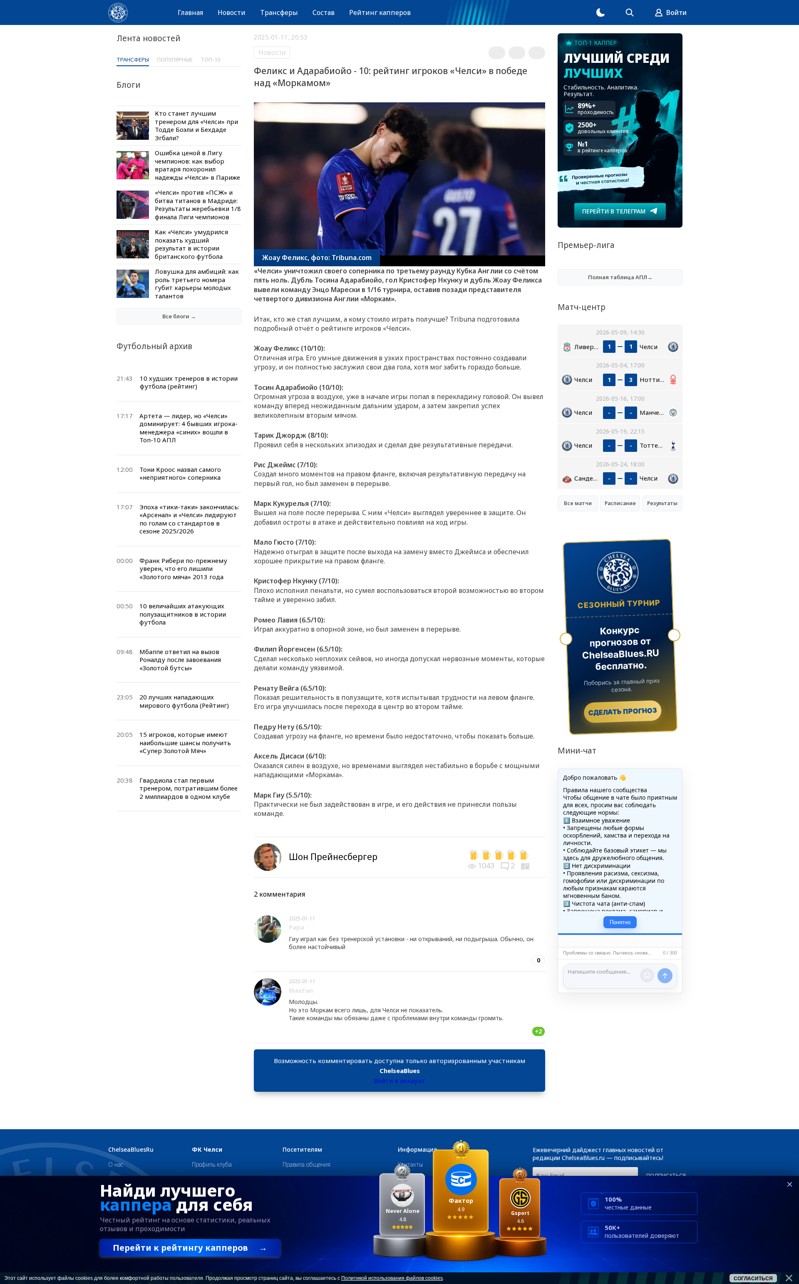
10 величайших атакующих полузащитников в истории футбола (182, 614)
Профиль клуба (212, 1164)
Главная (190, 12)
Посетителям (302, 1149)
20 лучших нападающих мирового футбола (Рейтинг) (184, 701)
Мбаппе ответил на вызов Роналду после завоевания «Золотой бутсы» (180, 659)
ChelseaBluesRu (131, 1149)
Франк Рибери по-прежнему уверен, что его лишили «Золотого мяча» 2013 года (183, 568)
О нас (115, 1164)
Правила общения (306, 1164)
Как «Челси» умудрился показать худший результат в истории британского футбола (191, 244)
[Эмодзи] (647, 975)
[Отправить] (665, 975)
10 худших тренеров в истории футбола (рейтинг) (189, 382)
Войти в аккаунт (399, 1080)
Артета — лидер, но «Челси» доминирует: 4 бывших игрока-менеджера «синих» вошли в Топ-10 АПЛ (188, 427)
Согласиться (753, 1279)
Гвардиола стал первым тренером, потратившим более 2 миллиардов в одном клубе (188, 788)
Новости (232, 12)
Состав (324, 12)
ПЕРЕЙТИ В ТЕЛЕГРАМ (613, 211)
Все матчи (578, 503)
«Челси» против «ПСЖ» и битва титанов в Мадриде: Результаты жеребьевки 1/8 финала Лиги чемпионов (198, 204)
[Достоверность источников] (526, 865)
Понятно (620, 922)
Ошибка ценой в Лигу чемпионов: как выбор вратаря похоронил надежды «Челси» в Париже (197, 165)
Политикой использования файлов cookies (392, 1278)
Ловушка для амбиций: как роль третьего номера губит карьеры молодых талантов (197, 283)
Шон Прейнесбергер (333, 857)
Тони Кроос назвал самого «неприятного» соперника (180, 473)
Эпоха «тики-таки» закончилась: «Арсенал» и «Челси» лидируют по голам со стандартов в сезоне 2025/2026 (189, 519)
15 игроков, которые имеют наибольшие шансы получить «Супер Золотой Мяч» (185, 742)
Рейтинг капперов (380, 12)
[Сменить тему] (600, 12)
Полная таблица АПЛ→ (620, 277)
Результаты (662, 503)
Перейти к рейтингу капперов (190, 1247)
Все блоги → (179, 316)
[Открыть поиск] (629, 12)
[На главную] (118, 12)
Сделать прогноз (623, 711)
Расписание (620, 503)
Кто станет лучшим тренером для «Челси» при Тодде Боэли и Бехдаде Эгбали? (196, 125)
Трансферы (279, 12)
